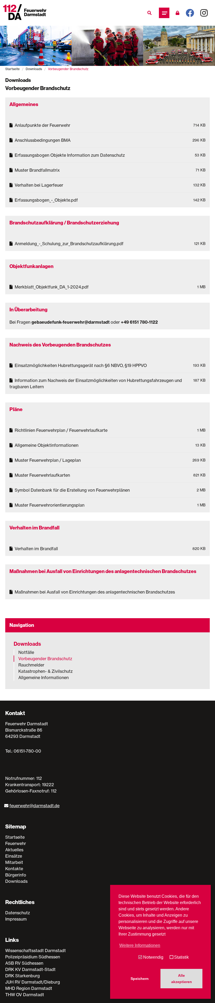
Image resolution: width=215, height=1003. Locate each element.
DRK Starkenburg (22, 975)
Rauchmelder (31, 665)
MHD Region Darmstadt (28, 988)
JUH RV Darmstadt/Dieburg (32, 982)
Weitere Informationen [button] (139, 945)
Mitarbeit (14, 862)
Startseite (12, 69)
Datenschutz (17, 912)
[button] (164, 13)
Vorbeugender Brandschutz (45, 658)
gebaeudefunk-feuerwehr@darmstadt (70, 322)
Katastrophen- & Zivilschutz (45, 671)
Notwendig (153, 957)
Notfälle (26, 652)
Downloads (34, 69)
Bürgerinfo (15, 875)
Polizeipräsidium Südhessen (32, 956)
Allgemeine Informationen (43, 677)
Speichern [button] (140, 978)
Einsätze (13, 856)
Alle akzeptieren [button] (181, 978)
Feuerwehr (15, 843)
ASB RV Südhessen (24, 963)
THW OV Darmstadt (24, 994)
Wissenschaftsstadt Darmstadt (35, 950)
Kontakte (14, 868)
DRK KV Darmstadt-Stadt (30, 969)
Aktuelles (14, 849)
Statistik (181, 957)
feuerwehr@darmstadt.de (34, 805)
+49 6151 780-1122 (139, 322)
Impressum (16, 919)
